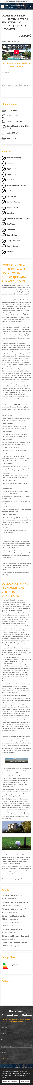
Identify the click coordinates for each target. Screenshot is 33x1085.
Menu (30, 6)
